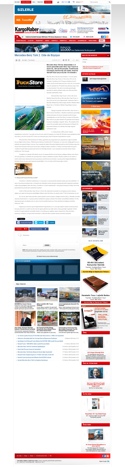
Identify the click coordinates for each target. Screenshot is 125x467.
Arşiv (34, 2)
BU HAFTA (96, 241)
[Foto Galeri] (75, 37)
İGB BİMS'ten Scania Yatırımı (102, 207)
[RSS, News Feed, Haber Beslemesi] (107, 37)
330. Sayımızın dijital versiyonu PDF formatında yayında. (95, 415)
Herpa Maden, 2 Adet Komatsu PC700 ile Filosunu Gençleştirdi (103, 221)
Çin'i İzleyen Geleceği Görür (98, 79)
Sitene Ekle (40, 2)
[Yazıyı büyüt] (77, 60)
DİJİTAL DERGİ (87, 394)
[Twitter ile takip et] (105, 37)
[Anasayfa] (18, 37)
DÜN (101, 241)
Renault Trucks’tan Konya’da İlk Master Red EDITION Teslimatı (34, 357)
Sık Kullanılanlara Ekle (41, 456)
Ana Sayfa (17, 2)
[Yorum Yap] (64, 60)
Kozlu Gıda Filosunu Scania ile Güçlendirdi (29, 349)
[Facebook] (16, 60)
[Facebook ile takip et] (102, 37)
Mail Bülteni (48, 2)
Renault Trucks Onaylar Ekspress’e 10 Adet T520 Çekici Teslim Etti (36, 354)
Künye (25, 456)
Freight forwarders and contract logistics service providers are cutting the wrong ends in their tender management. (95, 386)
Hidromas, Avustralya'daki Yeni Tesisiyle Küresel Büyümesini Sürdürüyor (37, 338)
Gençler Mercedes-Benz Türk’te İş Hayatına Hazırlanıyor (33, 360)
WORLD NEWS (87, 425)
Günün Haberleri (26, 2)
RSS (50, 456)
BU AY (90, 241)
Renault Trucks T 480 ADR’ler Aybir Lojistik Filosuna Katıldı (33, 344)
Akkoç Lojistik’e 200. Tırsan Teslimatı (37, 37)
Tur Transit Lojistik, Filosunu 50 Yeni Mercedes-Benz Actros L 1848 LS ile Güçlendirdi (41, 335)
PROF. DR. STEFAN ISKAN (90, 363)
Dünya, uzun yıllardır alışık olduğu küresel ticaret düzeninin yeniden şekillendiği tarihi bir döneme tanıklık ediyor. (96, 355)
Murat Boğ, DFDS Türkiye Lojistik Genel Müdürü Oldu (103, 197)
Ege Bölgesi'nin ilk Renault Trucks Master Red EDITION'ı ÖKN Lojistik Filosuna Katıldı (40, 341)
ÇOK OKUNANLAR (87, 188)
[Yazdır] (69, 60)
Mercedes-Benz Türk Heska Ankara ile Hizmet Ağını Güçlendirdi (35, 352)
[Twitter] (19, 60)
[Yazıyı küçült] (73, 60)
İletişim (31, 456)
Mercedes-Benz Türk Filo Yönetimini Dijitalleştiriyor (31, 346)
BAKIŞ (85, 332)
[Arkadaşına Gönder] (66, 60)
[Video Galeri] (88, 37)
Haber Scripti (102, 461)
